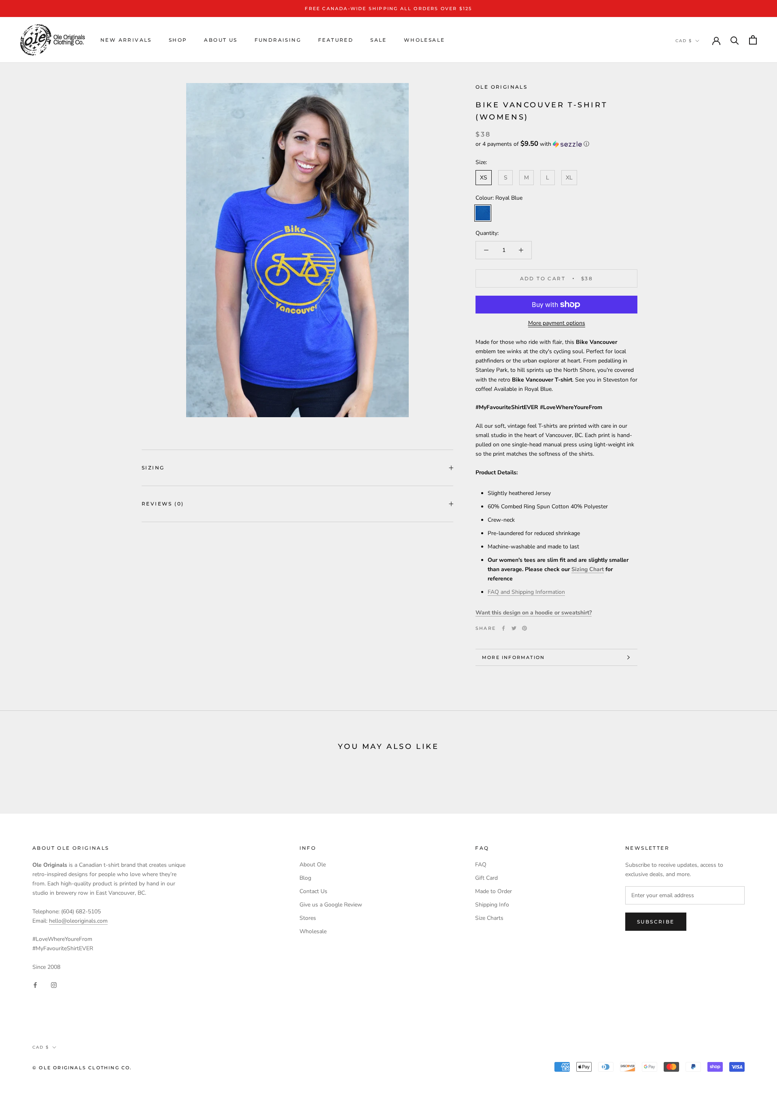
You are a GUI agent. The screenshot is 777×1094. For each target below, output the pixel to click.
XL (569, 177)
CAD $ (683, 40)
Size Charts (489, 918)
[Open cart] (753, 40)
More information (513, 657)
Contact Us (313, 891)
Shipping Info (492, 904)
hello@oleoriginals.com (78, 921)
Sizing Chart (587, 569)
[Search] (734, 40)
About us (220, 40)
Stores (307, 918)
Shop (178, 40)
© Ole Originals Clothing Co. (82, 1068)
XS (483, 177)
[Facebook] (503, 628)
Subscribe (656, 922)
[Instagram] (54, 985)
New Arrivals (126, 40)
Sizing (153, 468)
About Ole (312, 864)
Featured (335, 40)
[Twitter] (514, 628)
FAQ (480, 864)
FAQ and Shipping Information (526, 592)
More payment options (556, 323)
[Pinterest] (524, 628)
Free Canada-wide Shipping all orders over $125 (388, 8)
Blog (305, 878)
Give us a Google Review (330, 904)
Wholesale (424, 40)
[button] (556, 144)
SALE (378, 40)
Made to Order (493, 891)
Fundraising (278, 40)
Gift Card (486, 878)
